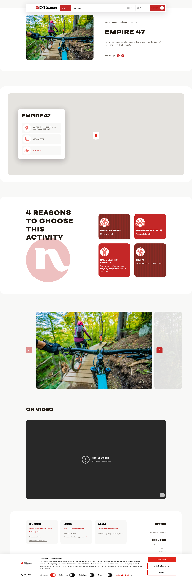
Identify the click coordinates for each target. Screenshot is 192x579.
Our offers (77, 8)
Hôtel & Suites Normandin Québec (40, 529)
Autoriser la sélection (161, 566)
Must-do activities (110, 22)
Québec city (123, 22)
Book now (155, 8)
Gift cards (162, 529)
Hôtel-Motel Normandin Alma (108, 529)
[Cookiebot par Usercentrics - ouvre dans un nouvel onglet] (26, 575)
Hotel (63, 8)
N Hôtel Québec (34, 532)
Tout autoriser (162, 559)
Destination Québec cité (37, 540)
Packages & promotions (158, 532)
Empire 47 (37, 150)
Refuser (161, 572)
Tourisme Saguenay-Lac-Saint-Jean (110, 534)
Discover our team (160, 545)
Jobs (162, 548)
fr (131, 8)
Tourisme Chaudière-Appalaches (75, 537)
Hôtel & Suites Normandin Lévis (74, 529)
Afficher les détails (122, 575)
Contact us (143, 8)
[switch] (72, 575)
